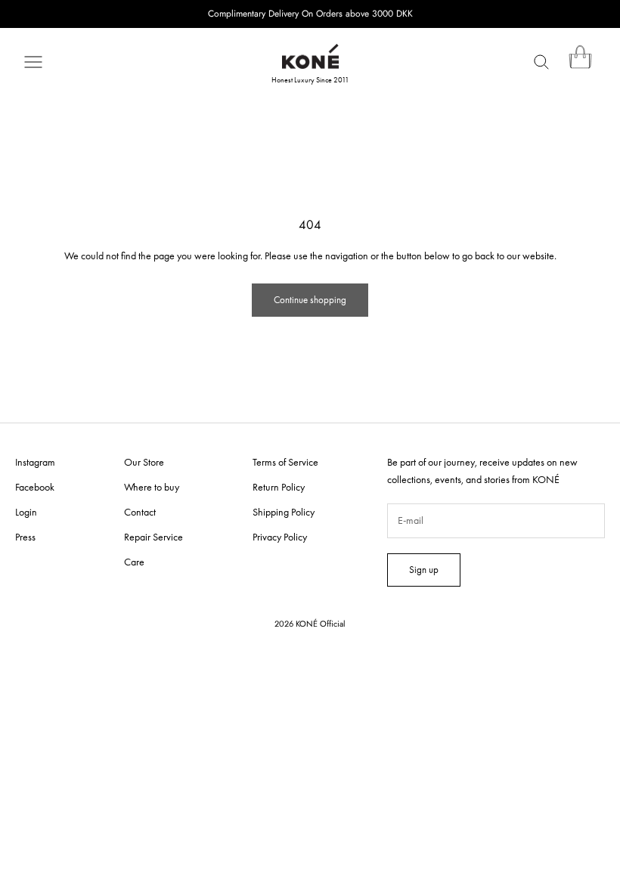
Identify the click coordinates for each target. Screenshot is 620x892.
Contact (140, 512)
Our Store (144, 462)
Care (134, 561)
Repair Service (153, 537)
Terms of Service (285, 462)
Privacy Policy (280, 537)
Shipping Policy (284, 512)
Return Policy (279, 487)
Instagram (35, 462)
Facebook (34, 487)
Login (26, 512)
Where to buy (151, 487)
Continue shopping (310, 299)
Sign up (424, 569)
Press (25, 537)
